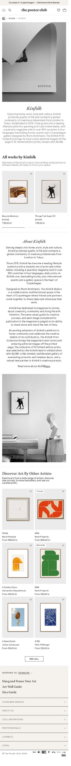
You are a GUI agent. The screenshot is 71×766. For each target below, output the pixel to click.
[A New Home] (18, 617)
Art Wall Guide (12, 687)
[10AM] (18, 509)
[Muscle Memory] (18, 192)
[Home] (3, 18)
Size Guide (9, 692)
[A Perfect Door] (18, 563)
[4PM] (50, 509)
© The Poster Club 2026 (14, 754)
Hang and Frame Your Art (19, 681)
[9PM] (50, 563)
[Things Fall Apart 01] (51, 192)
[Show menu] (4, 10)
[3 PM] (50, 617)
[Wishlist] (58, 10)
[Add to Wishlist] (31, 174)
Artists (12, 18)
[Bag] (64, 10)
